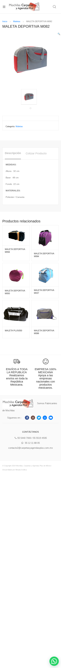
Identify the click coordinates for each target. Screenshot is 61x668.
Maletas (16, 21)
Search (54, 6)
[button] (54, 661)
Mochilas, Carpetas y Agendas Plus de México (33, 466)
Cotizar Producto (36, 153)
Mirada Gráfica (21, 470)
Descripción (13, 153)
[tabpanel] (30, 97)
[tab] (13, 153)
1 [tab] (30, 108)
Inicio (4, 21)
